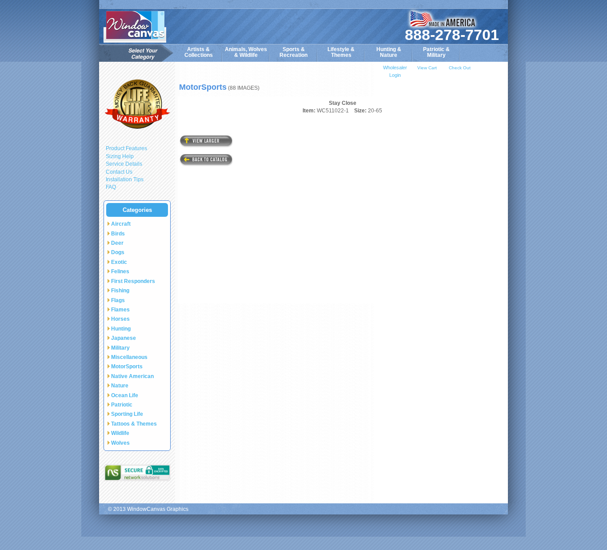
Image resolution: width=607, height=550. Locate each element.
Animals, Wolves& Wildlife (246, 52)
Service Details (124, 164)
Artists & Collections (198, 52)
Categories (137, 210)
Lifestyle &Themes (341, 52)
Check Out (460, 67)
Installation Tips (125, 179)
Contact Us (119, 172)
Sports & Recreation (293, 52)
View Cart (427, 67)
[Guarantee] (137, 104)
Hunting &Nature (388, 52)
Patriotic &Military (436, 52)
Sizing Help (120, 156)
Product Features (126, 148)
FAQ (111, 187)
